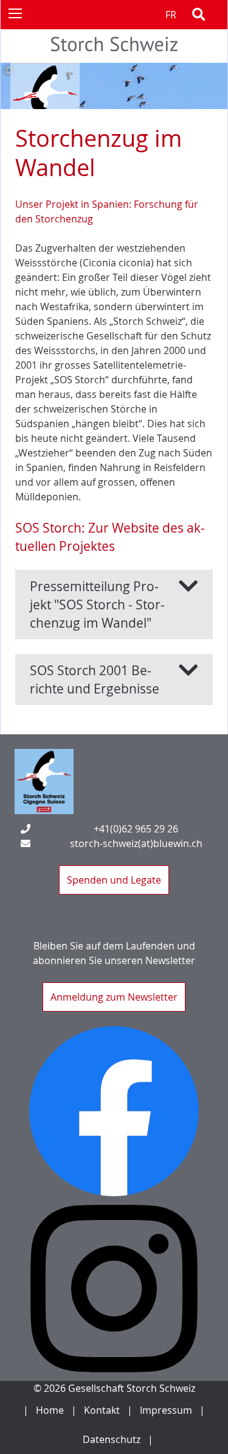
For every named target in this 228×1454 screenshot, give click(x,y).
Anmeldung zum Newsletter (114, 997)
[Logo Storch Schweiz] (44, 781)
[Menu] (14, 13)
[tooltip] (114, 70)
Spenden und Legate (114, 880)
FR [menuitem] (170, 14)
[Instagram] (114, 1289)
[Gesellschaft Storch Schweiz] (114, 55)
